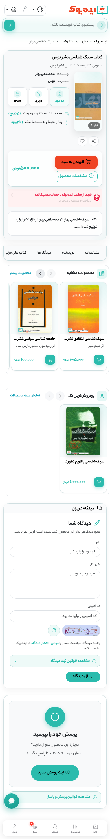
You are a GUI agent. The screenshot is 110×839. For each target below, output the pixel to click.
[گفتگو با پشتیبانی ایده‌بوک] (11, 801)
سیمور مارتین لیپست (26, 346)
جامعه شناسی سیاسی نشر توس (32, 339)
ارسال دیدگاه (83, 676)
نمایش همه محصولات (25, 396)
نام (98, 542)
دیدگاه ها (44, 253)
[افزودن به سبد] (99, 360)
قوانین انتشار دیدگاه (45, 643)
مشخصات (92, 253)
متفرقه (68, 42)
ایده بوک (100, 42)
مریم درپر (94, 346)
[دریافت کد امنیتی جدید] (54, 630)
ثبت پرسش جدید (51, 772)
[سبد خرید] (11, 10)
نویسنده (68, 253)
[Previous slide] (51, 273)
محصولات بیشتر (20, 273)
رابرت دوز (46, 346)
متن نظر (95, 564)
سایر (85, 42)
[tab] (95, 828)
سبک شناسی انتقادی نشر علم (82, 339)
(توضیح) (14, 114)
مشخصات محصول (73, 176)
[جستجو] (9, 25)
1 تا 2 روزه (17, 122)
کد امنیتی (94, 606)
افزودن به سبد (73, 162)
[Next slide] (40, 273)
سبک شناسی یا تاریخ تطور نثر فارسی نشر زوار (73, 462)
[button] (93, 141)
